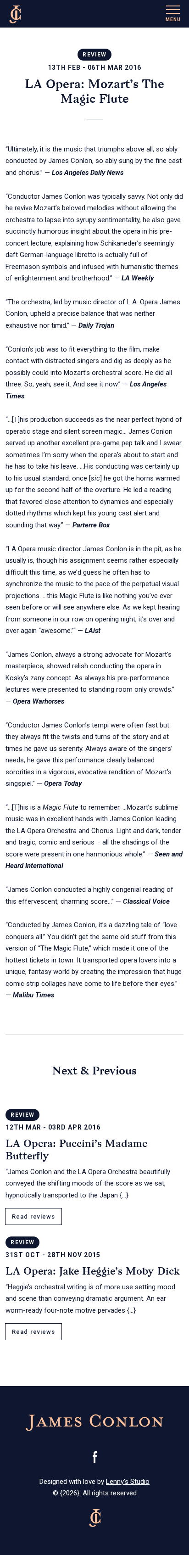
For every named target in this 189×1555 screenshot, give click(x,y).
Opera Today (63, 783)
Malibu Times (33, 995)
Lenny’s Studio (128, 1481)
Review (94, 54)
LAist (92, 630)
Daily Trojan (96, 325)
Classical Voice (146, 901)
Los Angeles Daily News (87, 172)
